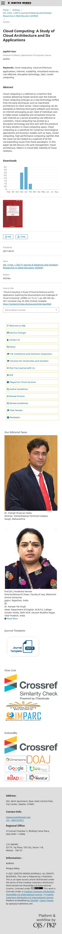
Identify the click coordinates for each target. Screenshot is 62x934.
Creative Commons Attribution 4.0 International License (30, 896)
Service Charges (18, 332)
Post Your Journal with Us (22, 368)
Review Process (17, 396)
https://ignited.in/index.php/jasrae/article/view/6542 (27, 304)
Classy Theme (46, 900)
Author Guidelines (19, 389)
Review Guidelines (19, 403)
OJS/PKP (34, 900)
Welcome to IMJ (17, 325)
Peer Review (16, 410)
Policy (12, 346)
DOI (11, 375)
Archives (16, 10)
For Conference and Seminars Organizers (31, 353)
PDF (9, 236)
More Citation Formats (15, 310)
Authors (10, 863)
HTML (23, 236)
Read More (12, 618)
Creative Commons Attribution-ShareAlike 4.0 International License (30, 893)
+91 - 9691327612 (15, 820)
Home (6, 10)
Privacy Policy (12, 868)
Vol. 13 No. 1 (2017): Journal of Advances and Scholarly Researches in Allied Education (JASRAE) (27, 14)
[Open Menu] (3, 3)
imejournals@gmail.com (18, 817)
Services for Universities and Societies (29, 360)
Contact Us (14, 339)
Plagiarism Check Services (23, 382)
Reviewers (15, 417)
